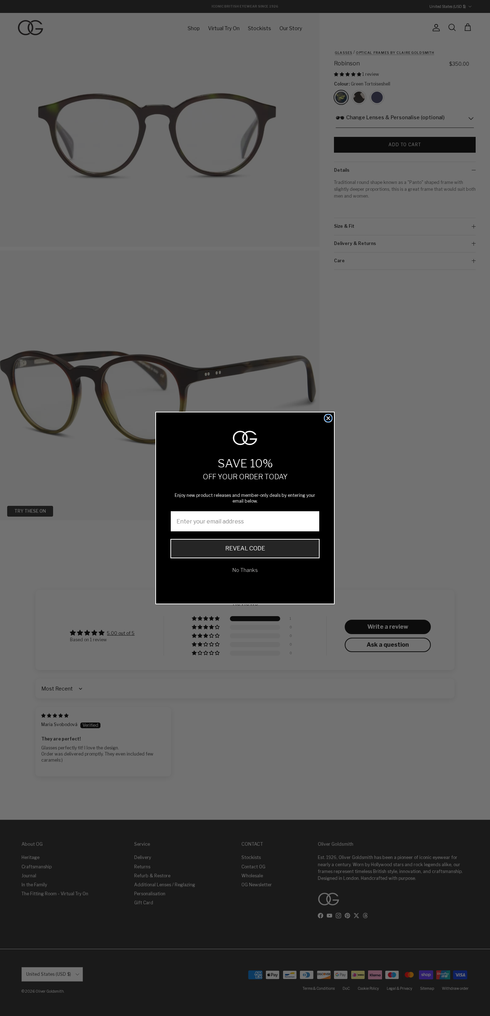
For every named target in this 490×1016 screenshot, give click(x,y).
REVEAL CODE (245, 548)
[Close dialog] (328, 418)
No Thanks (245, 570)
